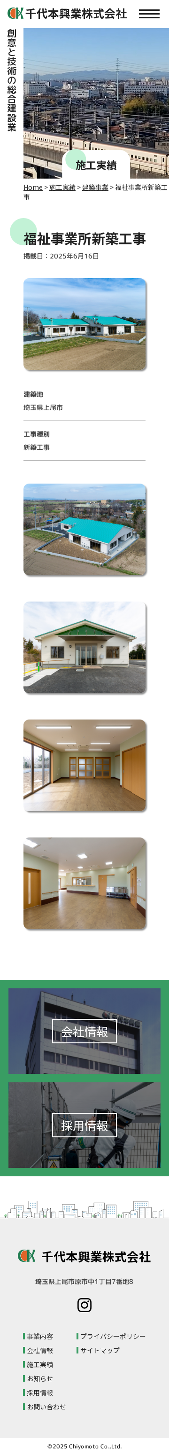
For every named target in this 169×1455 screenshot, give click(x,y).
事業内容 (40, 1336)
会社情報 (40, 1350)
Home (33, 187)
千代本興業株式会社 (96, 1256)
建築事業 (95, 187)
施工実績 (62, 187)
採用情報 (40, 1392)
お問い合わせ (46, 1406)
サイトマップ (100, 1350)
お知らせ (40, 1378)
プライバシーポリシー (113, 1336)
